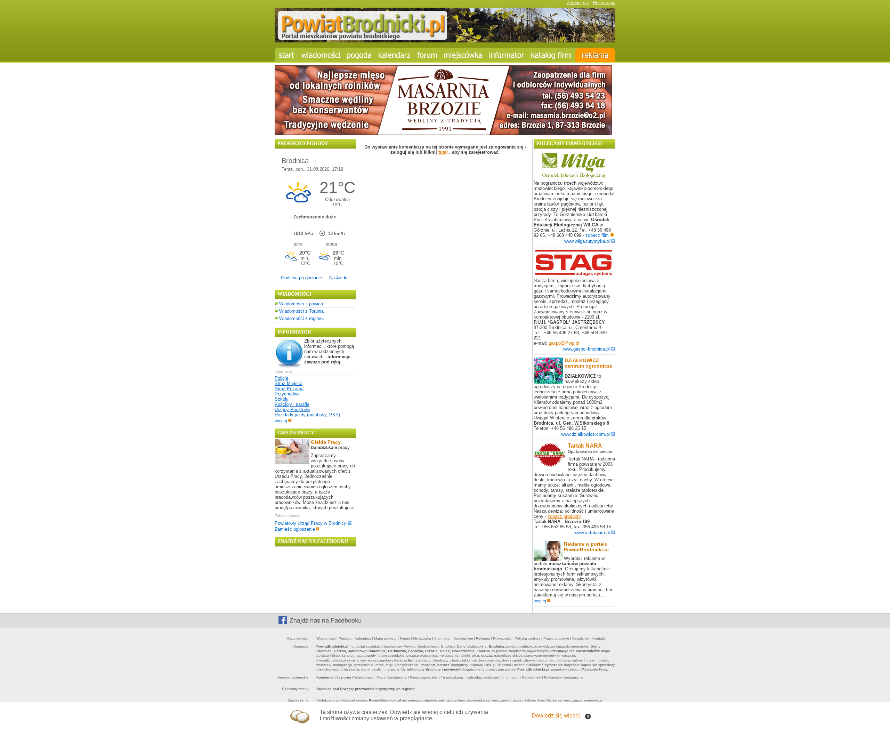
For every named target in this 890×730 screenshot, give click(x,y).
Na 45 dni (338, 277)
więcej (281, 420)
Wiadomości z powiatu (301, 303)
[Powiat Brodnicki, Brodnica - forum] (427, 55)
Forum (405, 638)
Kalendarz (363, 638)
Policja (281, 378)
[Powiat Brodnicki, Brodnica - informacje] (463, 55)
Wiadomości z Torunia (301, 311)
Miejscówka (422, 638)
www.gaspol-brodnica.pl (586, 349)
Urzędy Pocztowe (292, 409)
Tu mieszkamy (452, 677)
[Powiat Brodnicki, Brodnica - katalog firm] (551, 55)
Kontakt (598, 638)
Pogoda (345, 638)
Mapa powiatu (385, 638)
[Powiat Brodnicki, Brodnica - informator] (507, 55)
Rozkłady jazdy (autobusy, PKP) (307, 414)
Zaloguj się (578, 2)
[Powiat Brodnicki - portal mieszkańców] (445, 40)
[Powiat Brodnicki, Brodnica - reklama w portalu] (595, 55)
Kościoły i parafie (292, 404)
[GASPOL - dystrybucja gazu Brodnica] (574, 275)
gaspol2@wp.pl (564, 343)
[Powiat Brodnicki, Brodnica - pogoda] (359, 55)
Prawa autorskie (556, 638)
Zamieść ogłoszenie (295, 529)
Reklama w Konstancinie (563, 677)
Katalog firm (463, 638)
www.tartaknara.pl (592, 532)
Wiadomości (325, 638)
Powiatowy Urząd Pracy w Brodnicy (310, 523)
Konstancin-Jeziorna (333, 677)
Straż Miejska (288, 383)
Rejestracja (604, 2)
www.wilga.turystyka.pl (587, 241)
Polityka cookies (527, 638)
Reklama (483, 638)
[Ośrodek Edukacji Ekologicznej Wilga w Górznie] (574, 177)
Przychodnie (287, 393)
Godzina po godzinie (301, 277)
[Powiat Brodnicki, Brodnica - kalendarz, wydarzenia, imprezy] (394, 55)
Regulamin (580, 638)
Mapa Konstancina (392, 677)
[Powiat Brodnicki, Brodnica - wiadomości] (320, 55)
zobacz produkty (564, 516)
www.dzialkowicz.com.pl (585, 434)
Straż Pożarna (289, 388)
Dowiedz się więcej (556, 716)
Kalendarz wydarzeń (483, 677)
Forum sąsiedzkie (424, 677)
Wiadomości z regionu (301, 318)
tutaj (443, 152)
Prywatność (502, 638)
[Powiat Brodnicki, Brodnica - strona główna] (286, 55)
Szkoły (282, 399)
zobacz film (597, 235)
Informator (442, 638)
